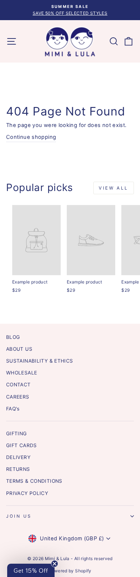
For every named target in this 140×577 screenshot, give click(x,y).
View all (114, 188)
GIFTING (16, 433)
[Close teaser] (54, 563)
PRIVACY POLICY (27, 493)
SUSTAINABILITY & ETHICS (39, 361)
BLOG (13, 337)
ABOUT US (19, 349)
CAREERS (17, 397)
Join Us (19, 516)
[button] (31, 570)
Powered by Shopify (70, 570)
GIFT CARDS (21, 445)
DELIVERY (18, 457)
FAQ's (13, 409)
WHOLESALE (21, 373)
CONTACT (18, 384)
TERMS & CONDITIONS (34, 481)
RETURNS (18, 469)
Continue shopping (31, 137)
